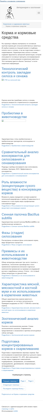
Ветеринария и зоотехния (28, 7)
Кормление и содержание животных (16, 24)
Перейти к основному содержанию (12, 1)
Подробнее (17, 145)
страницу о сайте (8, 409)
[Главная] (8, 12)
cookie (15, 411)
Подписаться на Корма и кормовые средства (18, 394)
